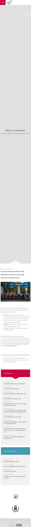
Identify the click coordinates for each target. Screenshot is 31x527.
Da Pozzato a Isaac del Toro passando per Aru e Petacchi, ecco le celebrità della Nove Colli (15, 429)
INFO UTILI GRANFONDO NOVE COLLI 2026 (14, 465)
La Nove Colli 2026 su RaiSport (11, 388)
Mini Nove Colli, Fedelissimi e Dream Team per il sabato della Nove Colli (15, 421)
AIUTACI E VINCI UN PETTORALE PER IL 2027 (15, 393)
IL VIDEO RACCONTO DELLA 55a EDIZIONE (14, 383)
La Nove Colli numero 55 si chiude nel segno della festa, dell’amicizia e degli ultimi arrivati (15, 410)
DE (29, 14)
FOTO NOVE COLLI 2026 (10, 470)
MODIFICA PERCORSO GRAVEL (11, 460)
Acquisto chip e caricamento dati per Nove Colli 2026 (15, 476)
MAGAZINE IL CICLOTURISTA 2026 (12, 398)
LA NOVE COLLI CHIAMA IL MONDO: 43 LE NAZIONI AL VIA (14, 436)
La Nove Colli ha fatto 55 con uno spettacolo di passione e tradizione (15, 403)
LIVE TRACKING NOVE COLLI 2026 (12, 416)
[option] (15, 291)
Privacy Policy (12, 525)
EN (27, 14)
